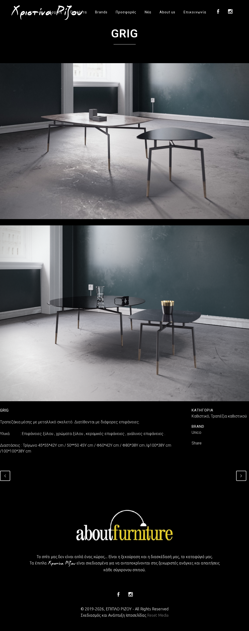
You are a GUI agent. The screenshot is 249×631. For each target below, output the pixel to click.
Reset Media (158, 615)
